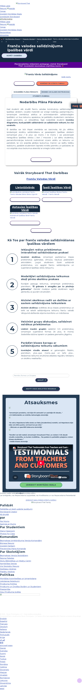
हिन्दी (1, 643)
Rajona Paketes (7, 558)
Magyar (3, 672)
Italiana (3, 629)
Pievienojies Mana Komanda (13, 549)
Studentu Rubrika (41, 96)
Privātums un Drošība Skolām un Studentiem (20, 587)
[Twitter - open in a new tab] (1, 608)
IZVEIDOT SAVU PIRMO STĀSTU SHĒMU (41, 500)
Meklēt (41, 380)
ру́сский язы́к (6, 645)
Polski (2, 662)
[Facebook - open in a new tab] (1, 602)
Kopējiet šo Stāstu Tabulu (52, 83)
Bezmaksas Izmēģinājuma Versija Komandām (21, 541)
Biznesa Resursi (7, 543)
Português (4, 635)
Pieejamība (5, 589)
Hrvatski (3, 675)
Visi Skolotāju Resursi (12, 39)
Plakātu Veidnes (7, 572)
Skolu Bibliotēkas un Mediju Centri (15, 561)
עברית (2, 637)
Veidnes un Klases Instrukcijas (55, 92)
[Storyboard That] (23, 3)
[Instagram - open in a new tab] (1, 605)
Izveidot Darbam (7, 546)
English (3, 619)
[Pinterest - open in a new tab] (1, 612)
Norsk (2, 656)
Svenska (4, 651)
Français (4, 624)
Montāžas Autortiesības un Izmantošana (18, 578)
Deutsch (4, 627)
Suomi (3, 654)
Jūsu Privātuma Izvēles (10, 592)
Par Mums (4, 521)
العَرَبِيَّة (2, 640)
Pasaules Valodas (28, 39)
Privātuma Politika (8, 584)
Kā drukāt (4, 514)
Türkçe (3, 659)
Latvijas (3, 686)
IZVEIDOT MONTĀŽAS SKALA (41, 485)
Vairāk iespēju (66, 77)
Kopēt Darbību (14, 56)
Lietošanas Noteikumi (10, 581)
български (5, 678)
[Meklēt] (11, 8)
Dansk (3, 648)
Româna (4, 664)
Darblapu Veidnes (8, 569)
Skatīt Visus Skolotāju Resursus (41, 389)
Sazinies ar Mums (8, 524)
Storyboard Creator (8, 512)
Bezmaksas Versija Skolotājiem (14, 555)
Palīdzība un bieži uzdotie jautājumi (16, 509)
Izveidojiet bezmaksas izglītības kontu (42, 66)
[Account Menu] (6, 19)
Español (3, 621)
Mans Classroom (7, 531)
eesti (2, 689)
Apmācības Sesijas (8, 564)
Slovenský (4, 670)
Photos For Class (7, 534)
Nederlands (5, 632)
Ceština (3, 667)
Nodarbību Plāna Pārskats (26, 92)
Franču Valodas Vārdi (44, 39)
